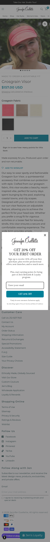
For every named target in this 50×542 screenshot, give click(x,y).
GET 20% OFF (25, 294)
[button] (4, 537)
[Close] (45, 235)
